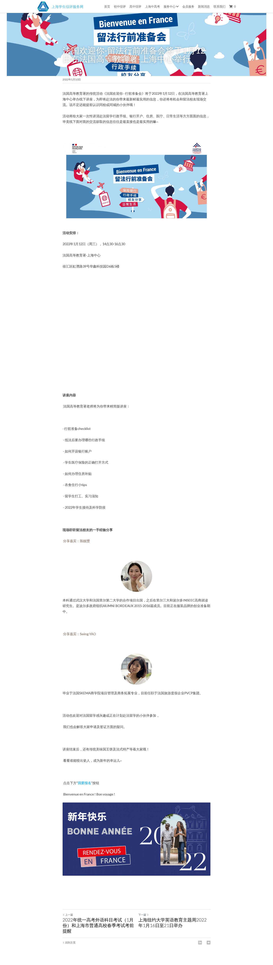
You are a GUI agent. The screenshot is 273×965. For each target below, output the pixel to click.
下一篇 (142, 914)
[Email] (208, 942)
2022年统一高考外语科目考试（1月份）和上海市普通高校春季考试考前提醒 (98, 925)
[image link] (43, 6)
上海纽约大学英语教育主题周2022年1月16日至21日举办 (172, 922)
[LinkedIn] (200, 942)
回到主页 (70, 942)
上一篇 (69, 914)
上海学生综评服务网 (67, 6)
